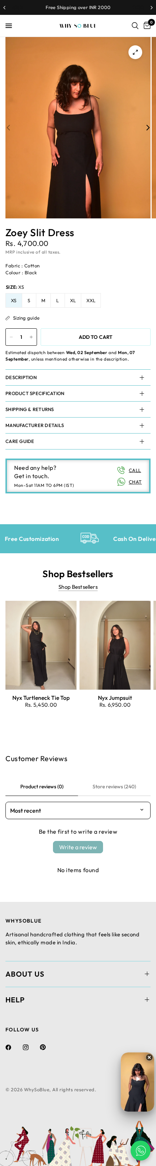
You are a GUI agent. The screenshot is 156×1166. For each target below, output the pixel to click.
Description (21, 377)
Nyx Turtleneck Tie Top (41, 697)
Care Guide (19, 441)
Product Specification (34, 393)
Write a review (78, 847)
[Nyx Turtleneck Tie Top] (41, 645)
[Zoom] (135, 52)
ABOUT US (24, 973)
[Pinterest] (48, 1047)
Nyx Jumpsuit (115, 697)
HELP (15, 999)
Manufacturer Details (34, 425)
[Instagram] (31, 1047)
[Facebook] (13, 1047)
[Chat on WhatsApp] (141, 1151)
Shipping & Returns (29, 409)
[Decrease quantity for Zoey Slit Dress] (11, 337)
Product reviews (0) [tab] (41, 786)
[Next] (148, 128)
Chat (135, 482)
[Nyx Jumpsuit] (115, 645)
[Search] (135, 26)
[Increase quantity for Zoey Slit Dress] (31, 337)
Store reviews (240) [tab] (114, 786)
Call (135, 470)
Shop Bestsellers (77, 587)
